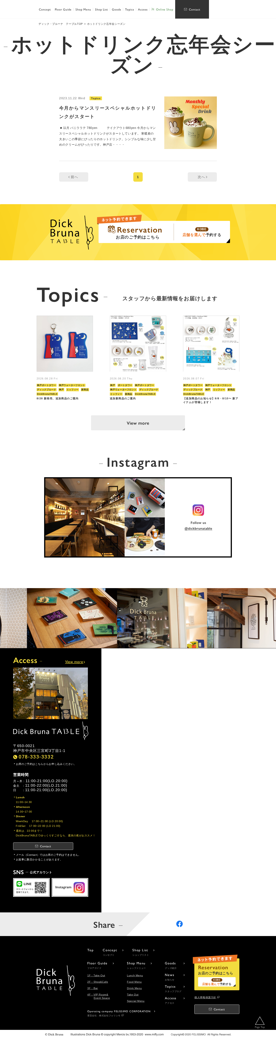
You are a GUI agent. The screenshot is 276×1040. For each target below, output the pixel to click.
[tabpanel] (65, 360)
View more (138, 423)
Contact (194, 9)
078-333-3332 (36, 756)
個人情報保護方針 (205, 997)
